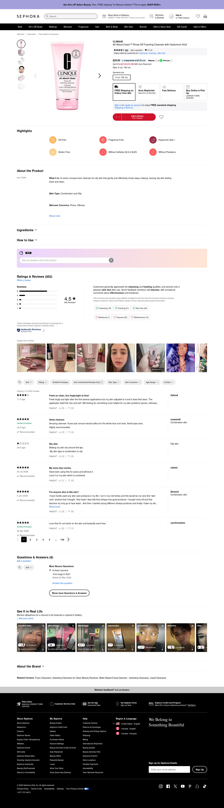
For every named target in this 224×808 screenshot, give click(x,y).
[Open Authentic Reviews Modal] (44, 330)
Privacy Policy (22, 788)
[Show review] (31, 357)
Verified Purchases (60, 382)
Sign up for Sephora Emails (163, 763)
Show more (54, 215)
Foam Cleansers (43, 677)
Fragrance (83, 26)
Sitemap (60, 788)
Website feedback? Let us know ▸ (112, 689)
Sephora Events (23, 747)
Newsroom (21, 727)
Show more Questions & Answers (69, 592)
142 (62, 539)
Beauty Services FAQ (91, 751)
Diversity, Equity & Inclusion (28, 760)
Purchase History (57, 739)
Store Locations (89, 760)
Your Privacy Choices (75, 788)
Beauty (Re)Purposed (26, 768)
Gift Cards (182, 26)
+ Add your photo (25, 618)
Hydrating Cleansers (139, 677)
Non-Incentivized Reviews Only (87, 382)
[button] (156, 60)
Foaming (152, 53)
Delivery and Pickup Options (94, 731)
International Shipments (92, 743)
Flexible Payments (90, 764)
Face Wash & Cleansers (49, 34)
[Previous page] (18, 539)
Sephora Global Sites (26, 756)
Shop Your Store (56, 768)
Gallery (53, 731)
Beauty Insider (56, 723)
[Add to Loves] (161, 117)
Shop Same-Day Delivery (60, 772)
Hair (97, 26)
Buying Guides (89, 747)
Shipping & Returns (124, 107)
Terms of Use (36, 788)
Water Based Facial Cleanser (113, 677)
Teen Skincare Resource (93, 772)
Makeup (53, 26)
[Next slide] (99, 75)
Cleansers (31, 34)
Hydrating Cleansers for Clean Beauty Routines (75, 677)
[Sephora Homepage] (28, 16)
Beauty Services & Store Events (63, 747)
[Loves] (198, 16)
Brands (143, 26)
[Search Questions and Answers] (19, 567)
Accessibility (88, 768)
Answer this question (62, 583)
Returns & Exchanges (92, 727)
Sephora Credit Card (58, 727)
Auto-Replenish (56, 751)
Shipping (86, 735)
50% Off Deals (35, 26)
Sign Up (200, 769)
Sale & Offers (200, 26)
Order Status (55, 735)
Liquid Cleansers (158, 677)
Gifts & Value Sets (162, 26)
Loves (52, 764)
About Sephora (23, 723)
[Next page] (68, 539)
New (20, 26)
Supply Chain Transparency (28, 739)
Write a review (24, 280)
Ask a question (137, 50)
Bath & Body (112, 26)
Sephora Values (23, 735)
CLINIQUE (118, 41)
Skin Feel (161, 53)
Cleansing (143, 53)
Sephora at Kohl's (90, 756)
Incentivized (156, 369)
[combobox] (71, 16)
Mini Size (128, 26)
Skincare (68, 26)
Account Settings (57, 743)
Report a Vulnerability (26, 772)
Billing (85, 739)
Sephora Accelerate (25, 764)
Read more (54, 506)
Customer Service (90, 723)
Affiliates (20, 743)
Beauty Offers (55, 756)
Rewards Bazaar (57, 760)
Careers (20, 731)
